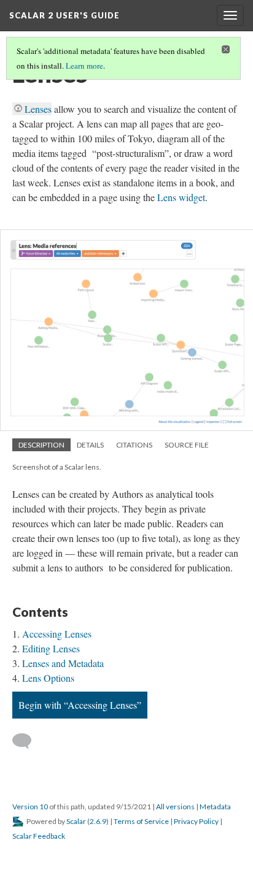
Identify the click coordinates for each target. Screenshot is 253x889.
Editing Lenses (51, 648)
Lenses (38, 108)
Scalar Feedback (38, 836)
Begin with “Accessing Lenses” (79, 704)
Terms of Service (141, 821)
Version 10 (30, 806)
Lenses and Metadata (63, 663)
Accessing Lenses (56, 633)
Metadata (215, 806)
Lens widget (181, 197)
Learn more (84, 65)
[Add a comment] (27, 741)
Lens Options (48, 677)
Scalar (76, 821)
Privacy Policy (196, 821)
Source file (187, 444)
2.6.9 (98, 821)
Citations (134, 444)
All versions (175, 806)
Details (90, 444)
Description (41, 444)
